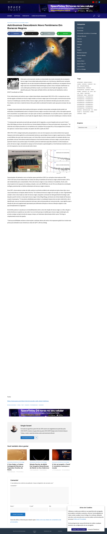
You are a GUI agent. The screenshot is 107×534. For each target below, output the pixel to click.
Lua (78, 93)
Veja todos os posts (27, 437)
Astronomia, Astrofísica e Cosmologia (15, 22)
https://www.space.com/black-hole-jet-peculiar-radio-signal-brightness (28, 401)
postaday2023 (34, 405)
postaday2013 (80, 98)
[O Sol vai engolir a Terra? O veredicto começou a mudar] (62, 454)
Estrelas (88, 87)
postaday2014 (89, 98)
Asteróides (80, 82)
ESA (94, 84)
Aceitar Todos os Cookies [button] (79, 529)
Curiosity (90, 84)
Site (50, 506)
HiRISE (92, 89)
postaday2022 (80, 106)
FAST (22, 405)
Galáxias (87, 89)
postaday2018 (80, 102)
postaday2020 (80, 104)
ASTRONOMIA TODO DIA (18, 1)
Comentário (13, 485)
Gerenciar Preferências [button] (93, 529)
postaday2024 (80, 108)
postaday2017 (89, 100)
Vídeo (84, 113)
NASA (85, 95)
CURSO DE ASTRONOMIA (39, 15)
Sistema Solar (86, 109)
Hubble (79, 91)
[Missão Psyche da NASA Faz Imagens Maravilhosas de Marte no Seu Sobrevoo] (39, 454)
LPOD (91, 91)
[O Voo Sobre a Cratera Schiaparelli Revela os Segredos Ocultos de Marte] (17, 454)
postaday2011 (80, 97)
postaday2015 (80, 100)
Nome (12, 506)
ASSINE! (9, 15)
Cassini (79, 84)
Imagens (27, 22)
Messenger (80, 95)
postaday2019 (89, 102)
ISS (88, 91)
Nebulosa (90, 95)
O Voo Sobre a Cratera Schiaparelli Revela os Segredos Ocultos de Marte (15, 467)
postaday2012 (89, 97)
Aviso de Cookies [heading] (86, 507)
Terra (91, 111)
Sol (92, 109)
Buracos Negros (11, 405)
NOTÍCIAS (17, 15)
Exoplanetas (80, 89)
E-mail (31, 506)
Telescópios (86, 111)
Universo (41, 405)
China (18, 405)
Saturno (79, 109)
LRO (95, 91)
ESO (78, 86)
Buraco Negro (88, 82)
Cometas (84, 84)
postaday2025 (89, 108)
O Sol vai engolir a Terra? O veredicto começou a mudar (61, 466)
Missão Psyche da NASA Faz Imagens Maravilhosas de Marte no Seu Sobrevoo (39, 466)
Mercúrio (87, 93)
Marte (82, 93)
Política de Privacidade (79, 519)
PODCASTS (25, 15)
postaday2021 (89, 104)
